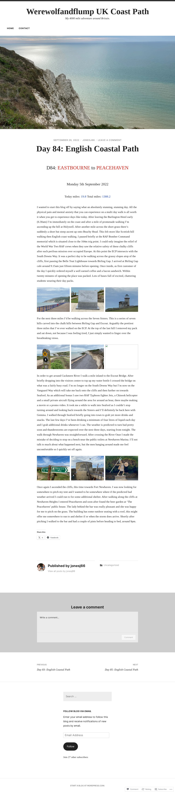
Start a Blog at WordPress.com (87, 785)
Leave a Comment (110, 140)
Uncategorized (111, 565)
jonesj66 (88, 140)
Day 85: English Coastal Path (121, 667)
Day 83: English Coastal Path (53, 667)
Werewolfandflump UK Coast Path (87, 11)
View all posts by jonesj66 (61, 571)
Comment (128, 637)
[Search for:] (87, 696)
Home (10, 28)
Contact (24, 28)
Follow (70, 746)
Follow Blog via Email (77, 711)
